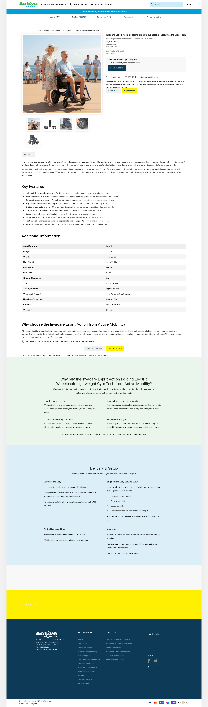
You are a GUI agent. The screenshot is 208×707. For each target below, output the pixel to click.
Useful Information (153, 17)
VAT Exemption (84, 655)
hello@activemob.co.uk (55, 4)
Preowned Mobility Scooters (118, 651)
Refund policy (83, 683)
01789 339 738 (120, 87)
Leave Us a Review (30, 604)
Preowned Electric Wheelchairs (119, 643)
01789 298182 (44, 647)
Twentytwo (32, 704)
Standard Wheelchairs (115, 655)
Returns (81, 675)
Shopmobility (129, 17)
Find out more (110, 53)
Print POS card (115, 348)
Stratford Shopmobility (87, 651)
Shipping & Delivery (86, 671)
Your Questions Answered (89, 659)
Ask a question (116, 67)
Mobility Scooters (113, 647)
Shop (189, 4)
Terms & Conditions (86, 663)
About (80, 639)
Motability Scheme (85, 647)
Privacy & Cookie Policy (87, 667)
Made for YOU (54, 17)
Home (39, 30)
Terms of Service (85, 679)
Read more (113, 90)
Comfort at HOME (104, 17)
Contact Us (129, 90)
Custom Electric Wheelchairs (118, 639)
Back (30, 154)
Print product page (94, 348)
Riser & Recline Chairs (115, 659)
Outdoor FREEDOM (79, 17)
